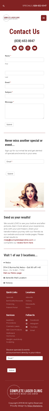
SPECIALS (27, 6)
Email (8, 82)
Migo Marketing (35, 406)
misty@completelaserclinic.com (19, 240)
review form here (25, 243)
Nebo (8, 262)
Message (9, 102)
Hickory (9, 283)
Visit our (7, 273)
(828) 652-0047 (24, 41)
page (19, 273)
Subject (9, 92)
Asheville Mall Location (16, 278)
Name (8, 56)
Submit (9, 124)
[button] (4, 6)
